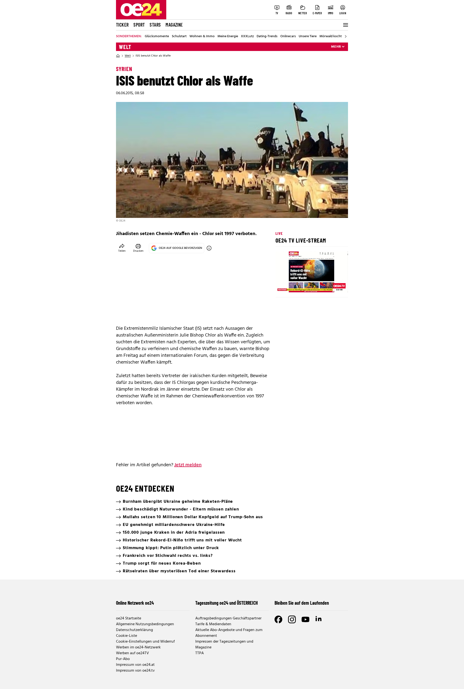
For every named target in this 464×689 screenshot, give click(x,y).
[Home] (118, 56)
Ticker (122, 25)
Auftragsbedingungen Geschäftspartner (228, 618)
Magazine (174, 25)
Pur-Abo (123, 659)
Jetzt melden (188, 465)
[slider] (299, 285)
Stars (155, 25)
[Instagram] (292, 619)
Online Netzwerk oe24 (135, 603)
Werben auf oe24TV (132, 653)
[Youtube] (305, 619)
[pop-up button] (332, 284)
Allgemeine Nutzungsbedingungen (145, 624)
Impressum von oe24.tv (135, 670)
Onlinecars (288, 36)
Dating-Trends (267, 36)
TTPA (199, 653)
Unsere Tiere (308, 36)
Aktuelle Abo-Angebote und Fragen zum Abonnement (228, 633)
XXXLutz (247, 36)
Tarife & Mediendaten (213, 624)
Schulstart (179, 36)
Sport (139, 25)
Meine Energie (228, 36)
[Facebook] (278, 619)
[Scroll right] (345, 36)
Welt (125, 46)
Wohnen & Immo (202, 36)
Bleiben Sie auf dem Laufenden (302, 603)
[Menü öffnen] (345, 25)
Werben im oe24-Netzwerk (138, 647)
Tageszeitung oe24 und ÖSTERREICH (226, 603)
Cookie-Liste (126, 636)
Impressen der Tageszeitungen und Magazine (224, 645)
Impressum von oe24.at (135, 665)
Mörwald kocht (330, 36)
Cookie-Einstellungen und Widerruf (145, 642)
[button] (283, 284)
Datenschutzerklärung (134, 630)
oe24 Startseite (128, 618)
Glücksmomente (157, 36)
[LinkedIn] (319, 619)
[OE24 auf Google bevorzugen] (209, 248)
